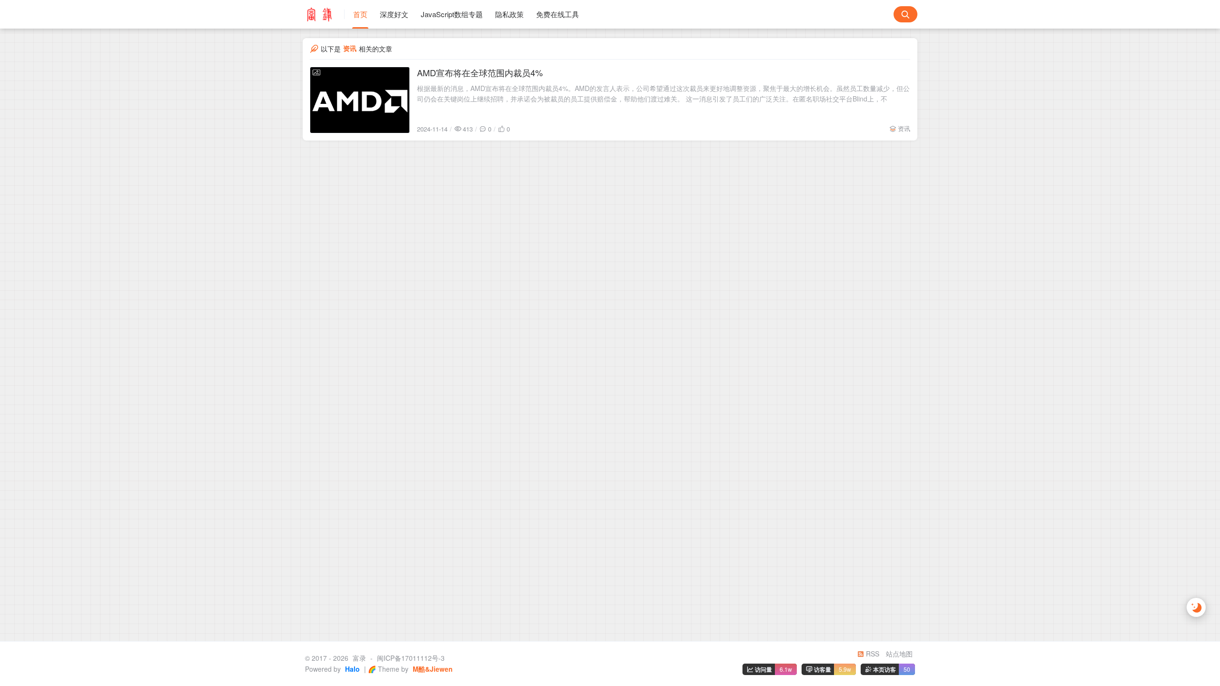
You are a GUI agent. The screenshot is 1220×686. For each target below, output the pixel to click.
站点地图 (899, 653)
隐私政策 (509, 14)
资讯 (904, 128)
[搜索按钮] (905, 14)
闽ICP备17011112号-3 (411, 658)
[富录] (324, 14)
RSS (871, 653)
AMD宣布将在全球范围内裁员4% (480, 72)
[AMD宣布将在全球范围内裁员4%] (360, 100)
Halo (351, 669)
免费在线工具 (557, 14)
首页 (360, 14)
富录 (359, 658)
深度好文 (394, 14)
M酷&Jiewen (432, 669)
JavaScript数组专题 (452, 14)
